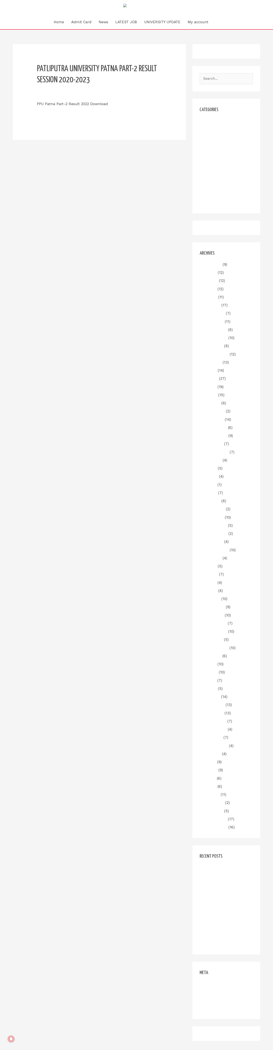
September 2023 (214, 550)
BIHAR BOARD (212, 137)
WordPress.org (212, 1008)
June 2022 (209, 672)
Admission (209, 121)
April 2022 (208, 688)
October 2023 (211, 542)
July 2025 (208, 370)
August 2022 (210, 656)
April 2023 (208, 591)
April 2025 (208, 395)
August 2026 (210, 264)
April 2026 (208, 297)
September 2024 (214, 452)
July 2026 (208, 272)
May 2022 (208, 680)
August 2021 (210, 754)
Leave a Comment (53, 94)
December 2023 (213, 525)
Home (59, 22)
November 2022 (213, 631)
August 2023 (210, 558)
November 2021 (213, 729)
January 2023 (212, 615)
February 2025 (212, 411)
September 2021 (214, 746)
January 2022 (211, 713)
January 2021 (211, 811)
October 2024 (211, 444)
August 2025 (210, 362)
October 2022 (211, 639)
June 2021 (208, 770)
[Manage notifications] (11, 1038)
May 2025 (208, 387)
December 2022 (213, 623)
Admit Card (81, 22)
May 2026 (208, 289)
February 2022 (212, 705)
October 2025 (211, 346)
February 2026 (212, 313)
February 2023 (212, 607)
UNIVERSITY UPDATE (162, 22)
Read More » (48, 114)
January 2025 (212, 419)
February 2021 (212, 803)
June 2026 (209, 280)
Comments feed (214, 1000)
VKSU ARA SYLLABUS (218, 202)
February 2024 (212, 509)
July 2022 (208, 664)
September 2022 (214, 648)
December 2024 (213, 427)
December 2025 (213, 330)
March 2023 (210, 599)
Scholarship (210, 178)
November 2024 (213, 436)
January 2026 (212, 321)
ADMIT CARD (211, 129)
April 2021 (208, 786)
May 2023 (208, 582)
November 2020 (213, 827)
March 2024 (210, 501)
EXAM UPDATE (212, 145)
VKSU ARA (209, 194)
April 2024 (208, 493)
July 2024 (208, 468)
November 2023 (213, 533)
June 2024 (209, 476)
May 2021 (208, 778)
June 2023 (209, 574)
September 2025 (214, 354)
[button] (217, 22)
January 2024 (212, 517)
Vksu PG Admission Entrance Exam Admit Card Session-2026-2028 (225, 921)
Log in (205, 984)
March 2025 (210, 403)
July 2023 (208, 566)
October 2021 (211, 737)
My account (198, 22)
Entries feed (210, 992)
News (103, 22)
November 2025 (213, 338)
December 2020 (213, 819)
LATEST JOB (126, 22)
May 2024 (208, 485)
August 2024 (210, 460)
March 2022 (210, 697)
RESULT (206, 170)
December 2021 (213, 721)
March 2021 (209, 794)
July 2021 (208, 762)
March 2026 (210, 305)
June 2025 (209, 378)
